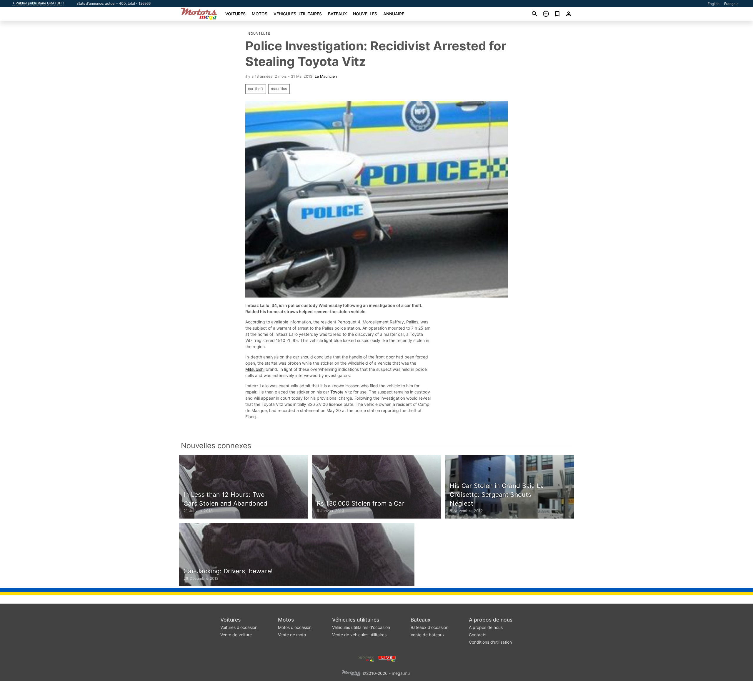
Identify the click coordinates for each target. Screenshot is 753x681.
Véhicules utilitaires (298, 13)
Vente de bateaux (428, 634)
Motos (259, 13)
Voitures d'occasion (238, 627)
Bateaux (337, 13)
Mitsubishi (254, 369)
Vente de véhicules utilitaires (359, 634)
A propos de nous (490, 620)
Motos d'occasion (294, 627)
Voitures (235, 13)
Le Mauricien (326, 76)
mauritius (279, 89)
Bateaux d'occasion (429, 627)
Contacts (477, 634)
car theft (255, 89)
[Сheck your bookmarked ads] (557, 14)
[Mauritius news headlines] (387, 658)
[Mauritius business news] (366, 658)
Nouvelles (365, 13)
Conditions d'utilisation (490, 642)
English (713, 3)
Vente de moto (292, 634)
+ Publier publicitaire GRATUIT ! (38, 3)
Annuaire (393, 13)
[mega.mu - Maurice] (350, 672)
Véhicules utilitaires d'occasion (361, 627)
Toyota (337, 391)
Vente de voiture (236, 634)
